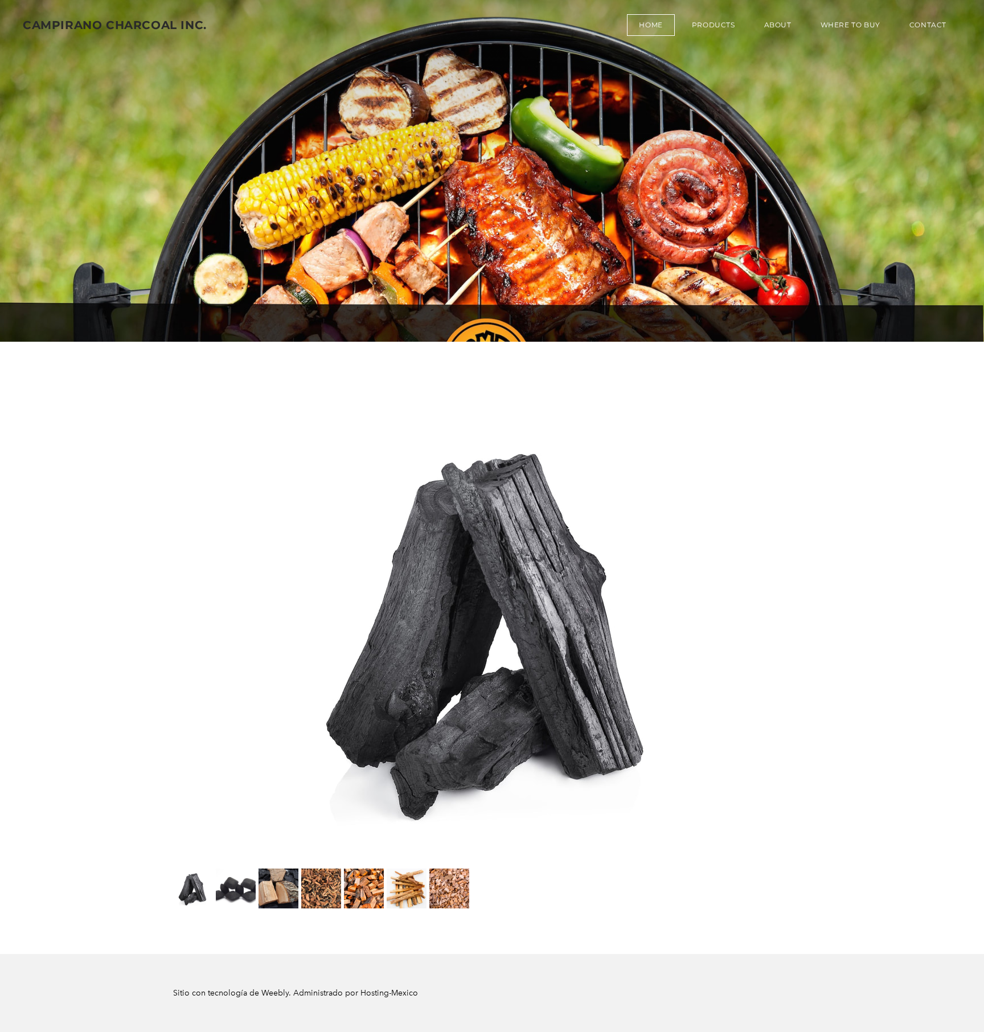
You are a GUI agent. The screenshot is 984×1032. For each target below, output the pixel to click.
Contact (927, 25)
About (778, 25)
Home (650, 25)
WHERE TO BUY (850, 25)
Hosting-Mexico (389, 993)
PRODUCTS (713, 25)
